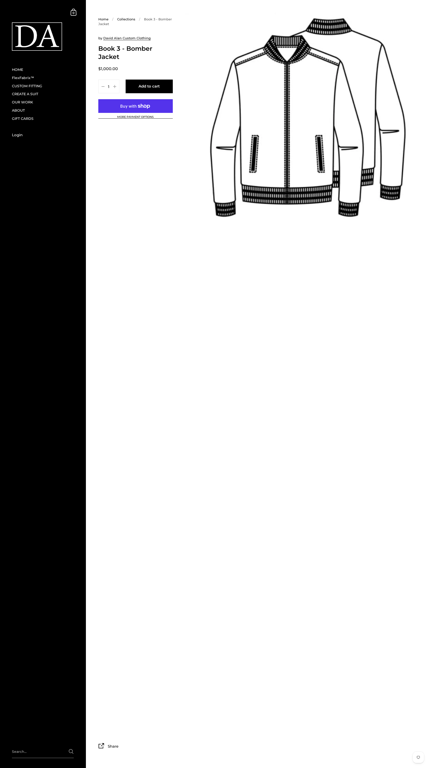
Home (103, 19)
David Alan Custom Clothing (127, 38)
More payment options (135, 117)
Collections (126, 19)
